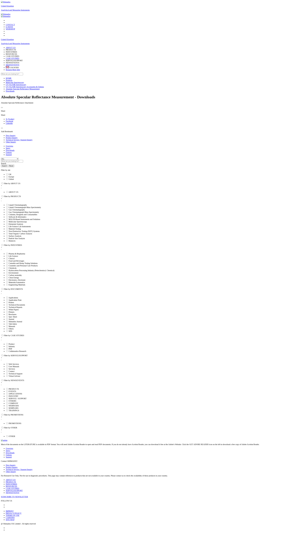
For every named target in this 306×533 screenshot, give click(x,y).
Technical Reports (15, 307)
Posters (11, 302)
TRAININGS (14, 410)
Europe (11, 177)
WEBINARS (14, 406)
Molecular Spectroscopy (18, 222)
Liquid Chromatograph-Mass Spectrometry (25, 207)
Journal (11, 319)
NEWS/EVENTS (12, 65)
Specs (8, 148)
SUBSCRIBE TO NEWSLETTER (14, 497)
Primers (11, 312)
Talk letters (13, 324)
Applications (13, 298)
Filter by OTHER (10, 428)
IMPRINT (10, 511)
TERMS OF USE (12, 515)
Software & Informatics (17, 217)
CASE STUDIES (12, 58)
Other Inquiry (11, 472)
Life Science (13, 256)
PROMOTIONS (15, 423)
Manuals (12, 326)
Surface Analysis (15, 236)
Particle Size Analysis (17, 238)
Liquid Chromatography (18, 205)
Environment (13, 273)
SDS (10, 331)
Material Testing (15, 229)
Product (11, 344)
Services (12, 369)
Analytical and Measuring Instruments (15, 10)
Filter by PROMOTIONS (13, 415)
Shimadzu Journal (15, 322)
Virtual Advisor (14, 376)
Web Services (14, 364)
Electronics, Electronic (17, 280)
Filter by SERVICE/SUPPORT (16, 355)
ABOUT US (13, 192)
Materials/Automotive (17, 282)
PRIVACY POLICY (14, 513)
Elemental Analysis (16, 224)
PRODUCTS (14, 389)
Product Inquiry (12, 467)
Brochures (12, 314)
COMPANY (13, 403)
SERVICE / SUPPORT (18, 399)
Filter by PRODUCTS (12, 196)
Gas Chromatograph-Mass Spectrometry (24, 212)
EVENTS (12, 391)
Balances (12, 241)
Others (11, 329)
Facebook (9, 121)
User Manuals (14, 366)
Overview (9, 146)
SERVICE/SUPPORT (14, 491)
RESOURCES (11, 486)
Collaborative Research (17, 351)
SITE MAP (10, 520)
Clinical (11, 258)
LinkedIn (9, 123)
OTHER (12, 436)
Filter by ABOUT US (12, 183)
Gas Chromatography (17, 210)
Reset (11, 166)
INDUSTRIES (11, 484)
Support (9, 155)
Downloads (10, 150)
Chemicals (12, 268)
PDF (10, 349)
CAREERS (10, 518)
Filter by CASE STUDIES (14, 335)
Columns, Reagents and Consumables (23, 215)
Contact (11, 371)
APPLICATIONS (15, 394)
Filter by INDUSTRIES (13, 245)
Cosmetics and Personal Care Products (23, 266)
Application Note (15, 300)
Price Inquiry (11, 465)
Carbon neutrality (15, 275)
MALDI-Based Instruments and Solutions (24, 219)
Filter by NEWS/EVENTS (14, 380)
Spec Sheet (13, 317)
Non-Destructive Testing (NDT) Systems (24, 231)
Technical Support (15, 374)
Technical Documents (17, 305)
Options (9, 153)
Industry (12, 346)
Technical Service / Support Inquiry (19, 469)
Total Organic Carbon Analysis (20, 234)
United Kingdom (7, 6)
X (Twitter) (10, 119)
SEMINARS (13, 408)
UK (10, 174)
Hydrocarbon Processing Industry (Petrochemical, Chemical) (31, 270)
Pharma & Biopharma (17, 254)
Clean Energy (14, 278)
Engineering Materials (17, 285)
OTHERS (12, 401)
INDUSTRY (13, 396)
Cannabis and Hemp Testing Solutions (23, 263)
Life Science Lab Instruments (20, 226)
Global (11, 179)
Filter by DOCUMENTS (13, 289)
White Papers (14, 310)
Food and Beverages (16, 261)
